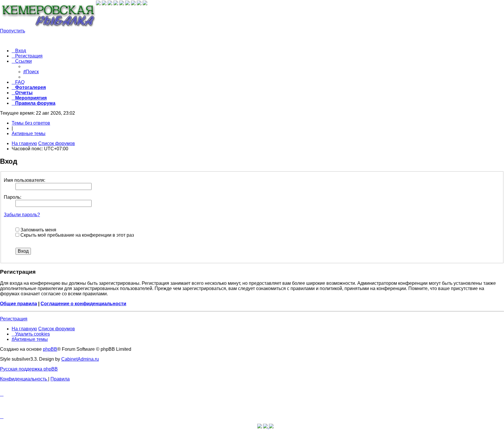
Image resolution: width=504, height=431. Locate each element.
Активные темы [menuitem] (29, 133)
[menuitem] (19, 50)
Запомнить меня (37, 229)
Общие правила (18, 303)
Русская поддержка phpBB (29, 369)
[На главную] (48, 16)
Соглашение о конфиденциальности (83, 303)
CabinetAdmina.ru (80, 359)
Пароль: (12, 197)
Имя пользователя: (24, 180)
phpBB (50, 349)
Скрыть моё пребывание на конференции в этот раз (76, 235)
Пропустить (12, 30)
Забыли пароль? (22, 214)
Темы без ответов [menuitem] (31, 123)
